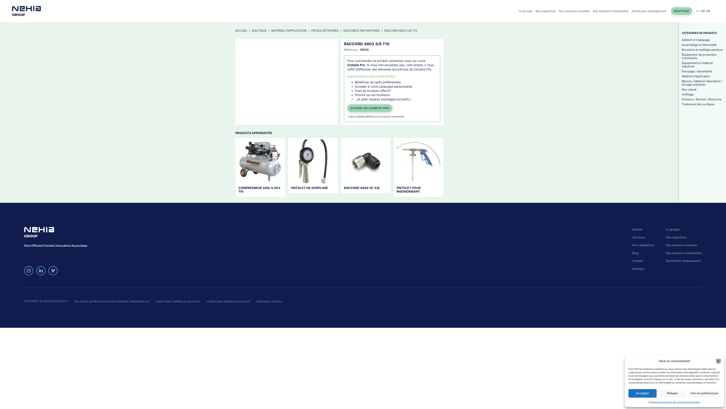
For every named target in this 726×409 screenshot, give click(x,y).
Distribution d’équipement (649, 11)
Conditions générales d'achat (229, 301)
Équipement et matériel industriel (697, 64)
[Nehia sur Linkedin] (40, 270)
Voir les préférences (704, 393)
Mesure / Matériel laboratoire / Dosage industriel (702, 82)
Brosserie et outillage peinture (702, 49)
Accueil (241, 30)
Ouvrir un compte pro (370, 108)
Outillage (688, 94)
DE (708, 11)
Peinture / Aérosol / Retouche (701, 99)
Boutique (681, 10)
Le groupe (526, 11)
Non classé (689, 89)
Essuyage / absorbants (697, 71)
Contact (637, 261)
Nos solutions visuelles (574, 11)
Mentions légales (269, 301)
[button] (718, 361)
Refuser (672, 393)
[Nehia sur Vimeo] (52, 270)
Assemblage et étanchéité (699, 44)
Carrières (638, 237)
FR (698, 11)
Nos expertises (546, 11)
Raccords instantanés (362, 30)
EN (703, 11)
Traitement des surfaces (698, 104)
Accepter (642, 393)
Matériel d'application (289, 30)
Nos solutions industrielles (611, 11)
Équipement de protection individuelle (699, 56)
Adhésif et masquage (696, 39)
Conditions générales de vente (178, 301)
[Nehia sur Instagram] (28, 270)
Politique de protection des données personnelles (674, 402)
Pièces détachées (325, 30)
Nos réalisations (643, 245)
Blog (635, 253)
